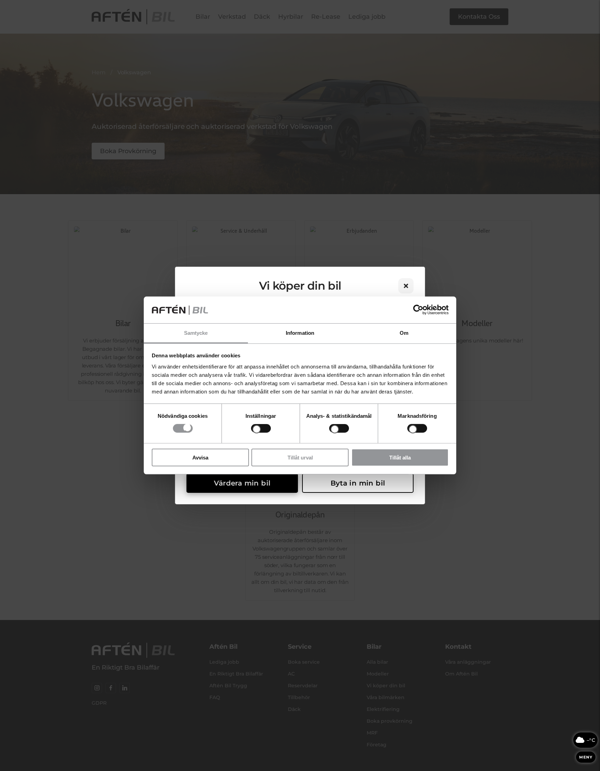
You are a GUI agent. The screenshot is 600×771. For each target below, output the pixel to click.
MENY (585, 757)
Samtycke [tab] (196, 333)
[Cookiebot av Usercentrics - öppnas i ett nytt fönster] (418, 310)
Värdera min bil (242, 483)
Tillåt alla (400, 457)
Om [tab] (404, 333)
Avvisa (200, 457)
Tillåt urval (300, 457)
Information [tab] (300, 333)
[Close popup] (406, 285)
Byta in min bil (358, 483)
